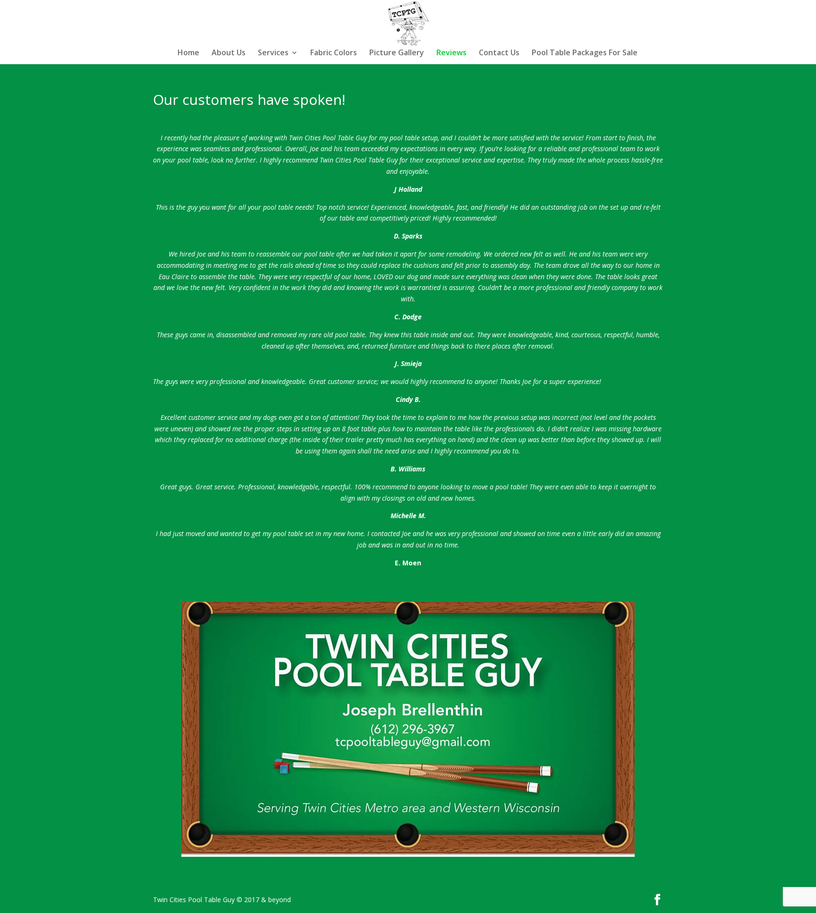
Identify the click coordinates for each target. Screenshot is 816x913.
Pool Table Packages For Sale (585, 53)
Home (188, 53)
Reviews (451, 53)
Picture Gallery (396, 53)
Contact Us (499, 53)
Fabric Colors (333, 53)
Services (273, 53)
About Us (229, 53)
